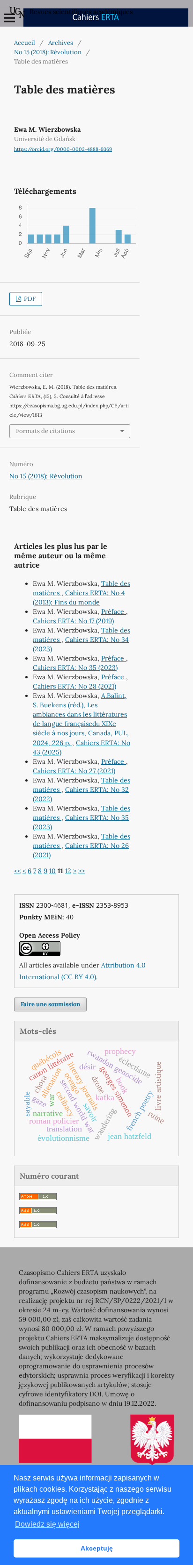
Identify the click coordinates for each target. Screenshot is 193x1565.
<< (17, 871)
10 (52, 871)
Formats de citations (45, 431)
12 (68, 871)
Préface (113, 611)
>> (81, 871)
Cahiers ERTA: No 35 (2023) (75, 667)
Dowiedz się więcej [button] (47, 1524)
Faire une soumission (50, 1004)
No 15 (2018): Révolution (48, 52)
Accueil (24, 43)
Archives (60, 43)
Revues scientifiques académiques (81, 11)
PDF (29, 299)
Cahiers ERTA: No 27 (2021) (74, 771)
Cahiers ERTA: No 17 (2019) (73, 621)
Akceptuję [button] (97, 1548)
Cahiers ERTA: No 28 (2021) (74, 686)
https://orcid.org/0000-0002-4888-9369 (63, 149)
